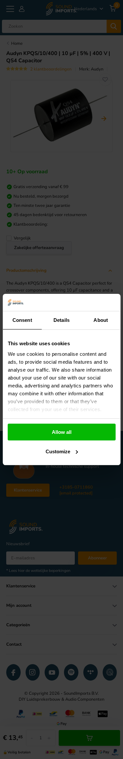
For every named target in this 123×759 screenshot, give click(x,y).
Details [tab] (61, 320)
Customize (58, 451)
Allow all (62, 432)
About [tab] (100, 320)
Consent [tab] (22, 320)
